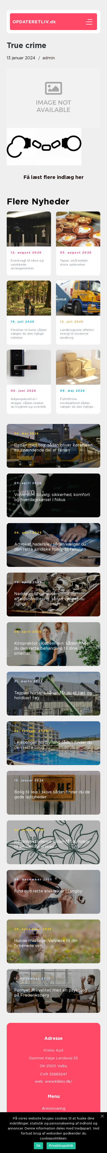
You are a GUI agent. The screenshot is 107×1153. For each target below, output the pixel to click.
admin (49, 58)
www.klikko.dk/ (58, 1081)
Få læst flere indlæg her (53, 177)
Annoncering (53, 1108)
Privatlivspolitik (61, 1145)
